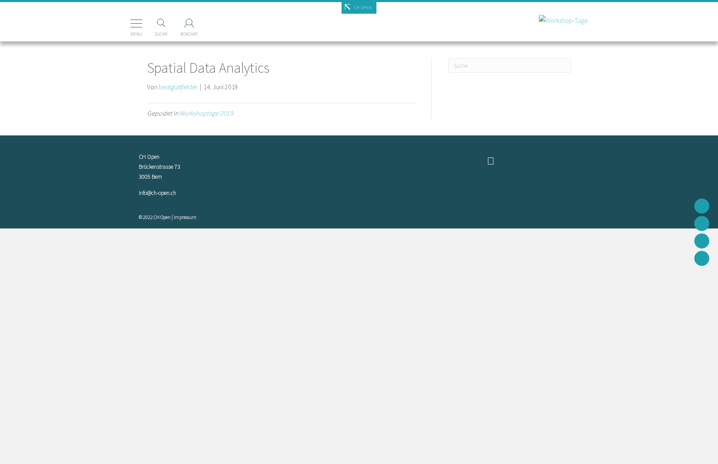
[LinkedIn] (701, 258)
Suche (161, 34)
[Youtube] (701, 240)
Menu (136, 34)
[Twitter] (701, 223)
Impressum (185, 217)
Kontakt (189, 34)
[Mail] (701, 206)
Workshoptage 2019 (206, 113)
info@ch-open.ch (157, 192)
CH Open (363, 7)
